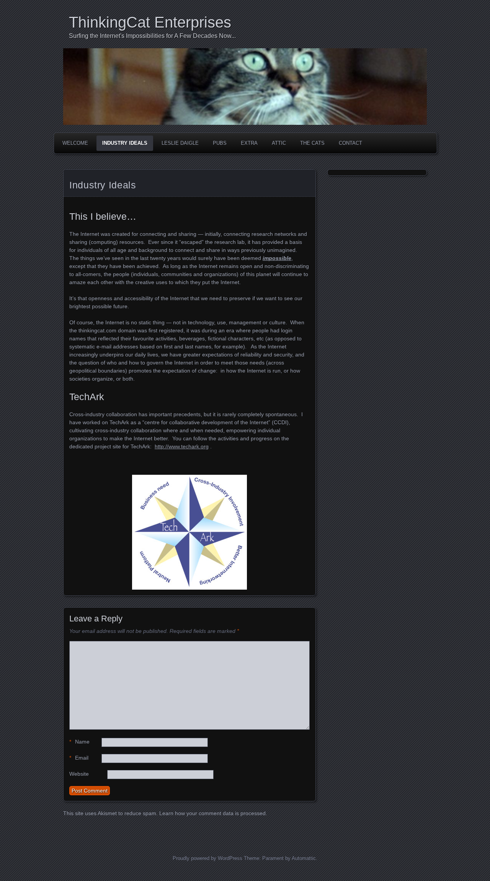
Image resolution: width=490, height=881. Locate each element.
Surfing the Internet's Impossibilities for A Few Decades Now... (152, 36)
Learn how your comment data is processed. (213, 813)
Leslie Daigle (180, 143)
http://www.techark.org (182, 446)
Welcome (75, 143)
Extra (249, 143)
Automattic (304, 858)
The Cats (312, 143)
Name (79, 742)
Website (79, 774)
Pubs (220, 143)
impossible (277, 258)
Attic (279, 143)
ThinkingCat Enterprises (150, 22)
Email (78, 758)
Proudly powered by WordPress (207, 858)
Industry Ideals (124, 143)
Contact (350, 143)
